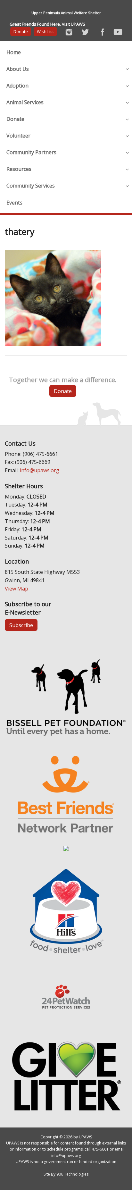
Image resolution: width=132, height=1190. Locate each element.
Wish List (45, 31)
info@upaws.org (39, 470)
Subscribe (21, 625)
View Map (16, 588)
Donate (20, 31)
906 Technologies (72, 1174)
